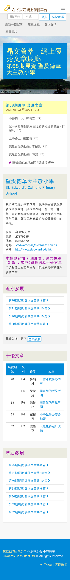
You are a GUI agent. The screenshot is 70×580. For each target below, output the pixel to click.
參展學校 (11, 31)
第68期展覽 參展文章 (24, 105)
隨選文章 (34, 24)
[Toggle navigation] (63, 7)
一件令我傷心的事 (50, 381)
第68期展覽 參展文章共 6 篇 (27, 324)
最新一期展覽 (14, 24)
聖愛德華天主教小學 (34, 69)
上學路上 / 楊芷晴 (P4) (23, 138)
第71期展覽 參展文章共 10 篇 (28, 308)
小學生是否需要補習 (50, 416)
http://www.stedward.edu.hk (33, 249)
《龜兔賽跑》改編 (50, 428)
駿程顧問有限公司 (15, 551)
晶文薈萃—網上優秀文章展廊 (34, 54)
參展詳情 (51, 24)
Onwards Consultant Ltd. (19, 556)
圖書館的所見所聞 (50, 393)
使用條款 (46, 564)
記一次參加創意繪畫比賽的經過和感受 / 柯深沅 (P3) (37, 128)
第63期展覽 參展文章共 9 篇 (27, 504)
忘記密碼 (58, 17)
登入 (44, 17)
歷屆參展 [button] (34, 339)
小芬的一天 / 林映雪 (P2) (25, 118)
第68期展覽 (22, 66)
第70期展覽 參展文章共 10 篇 (28, 316)
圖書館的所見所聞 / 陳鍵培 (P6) (33, 162)
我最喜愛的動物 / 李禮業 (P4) (28, 146)
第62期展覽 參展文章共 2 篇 (27, 512)
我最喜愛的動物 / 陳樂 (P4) (26, 154)
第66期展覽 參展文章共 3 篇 (27, 496)
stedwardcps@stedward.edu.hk (36, 245)
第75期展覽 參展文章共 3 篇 (27, 300)
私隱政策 (61, 564)
